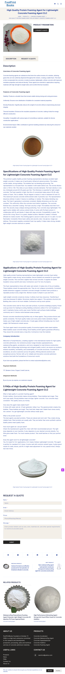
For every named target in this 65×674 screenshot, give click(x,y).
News (5, 657)
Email (4, 507)
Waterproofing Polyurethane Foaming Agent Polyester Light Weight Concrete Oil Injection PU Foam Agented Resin (17, 617)
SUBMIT (11, 542)
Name (5, 500)
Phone (5, 515)
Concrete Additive (39, 643)
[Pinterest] (27, 555)
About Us (6, 663)
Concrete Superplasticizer (42, 640)
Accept (50, 670)
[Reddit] (47, 555)
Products (6, 655)
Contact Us (6, 661)
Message (6, 523)
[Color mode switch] (55, 4)
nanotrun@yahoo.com (45, 655)
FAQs (4, 659)
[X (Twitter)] (18, 555)
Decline (58, 670)
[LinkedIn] (37, 555)
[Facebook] (8, 555)
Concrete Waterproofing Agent (44, 638)
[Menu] (61, 4)
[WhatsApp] (57, 555)
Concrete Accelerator (41, 636)
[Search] (58, 3)
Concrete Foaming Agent (9, 621)
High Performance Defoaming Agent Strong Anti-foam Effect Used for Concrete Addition (48, 617)
